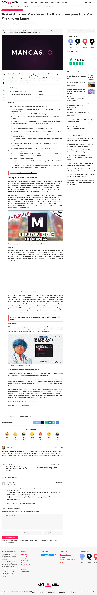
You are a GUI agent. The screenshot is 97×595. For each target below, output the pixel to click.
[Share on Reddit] (4, 94)
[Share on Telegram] (4, 97)
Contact (62, 557)
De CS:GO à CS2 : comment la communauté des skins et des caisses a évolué (75, 105)
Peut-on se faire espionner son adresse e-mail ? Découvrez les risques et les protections (80, 182)
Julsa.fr (23, 567)
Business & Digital (71, 100)
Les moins (40, 94)
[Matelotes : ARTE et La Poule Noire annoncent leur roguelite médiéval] (91, 91)
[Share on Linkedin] (4, 90)
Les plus (40, 91)
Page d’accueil (54, 181)
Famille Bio (24, 556)
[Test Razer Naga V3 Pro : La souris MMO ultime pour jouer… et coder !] (91, 129)
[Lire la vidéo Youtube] (35, 225)
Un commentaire (26, 23)
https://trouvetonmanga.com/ (13, 499)
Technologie (18, 10)
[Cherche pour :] (78, 31)
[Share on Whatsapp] (4, 86)
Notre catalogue (24, 207)
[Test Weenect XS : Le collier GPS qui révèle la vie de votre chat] (91, 114)
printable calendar (72, 138)
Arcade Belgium (25, 563)
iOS (21, 416)
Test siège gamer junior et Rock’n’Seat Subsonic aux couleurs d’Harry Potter (79, 157)
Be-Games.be (25, 561)
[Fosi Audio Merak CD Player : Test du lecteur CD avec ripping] (91, 122)
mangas (24, 416)
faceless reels (71, 168)
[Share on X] (4, 83)
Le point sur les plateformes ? (44, 97)
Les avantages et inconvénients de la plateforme (21, 95)
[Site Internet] (60, 448)
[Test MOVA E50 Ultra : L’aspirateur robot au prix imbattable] (91, 84)
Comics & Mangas (7, 10)
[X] (84, 2)
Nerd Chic (24, 554)
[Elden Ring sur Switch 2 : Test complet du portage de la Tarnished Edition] (91, 77)
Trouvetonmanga (10, 482)
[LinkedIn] (62, 448)
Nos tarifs (21, 252)
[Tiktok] (92, 43)
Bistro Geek (24, 558)
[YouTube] (86, 2)
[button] (90, 2)
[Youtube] (85, 43)
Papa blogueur (25, 571)
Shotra (69, 155)
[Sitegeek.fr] (10, 2)
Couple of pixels (25, 565)
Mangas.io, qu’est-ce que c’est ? (18, 91)
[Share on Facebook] (4, 79)
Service (29, 416)
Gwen (5, 23)
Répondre (59, 482)
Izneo (27, 375)
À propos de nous (65, 554)
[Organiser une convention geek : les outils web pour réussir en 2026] (91, 99)
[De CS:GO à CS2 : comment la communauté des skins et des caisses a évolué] (91, 106)
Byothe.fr (23, 569)
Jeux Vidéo (69, 93)
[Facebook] (82, 2)
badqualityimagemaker (73, 149)
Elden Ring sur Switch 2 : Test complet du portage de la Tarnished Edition (76, 76)
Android (17, 416)
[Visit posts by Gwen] (3, 448)
